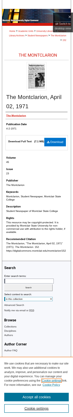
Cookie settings (51, 380)
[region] (36, 387)
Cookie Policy (51, 384)
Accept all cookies (37, 397)
